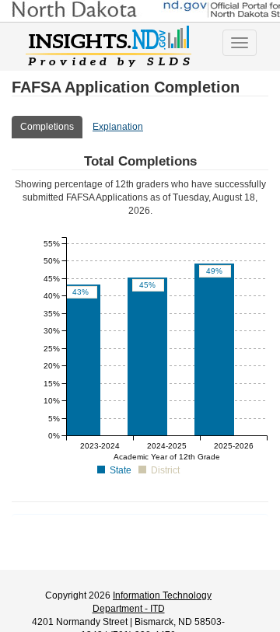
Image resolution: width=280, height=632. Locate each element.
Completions (47, 126)
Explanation (118, 126)
